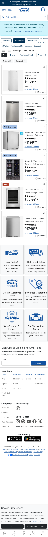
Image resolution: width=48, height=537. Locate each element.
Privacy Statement (10, 452)
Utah (3, 374)
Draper (4, 379)
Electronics (32, 40)
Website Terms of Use (30, 449)
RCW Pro (5, 408)
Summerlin (17, 388)
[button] (10, 3)
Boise (28, 379)
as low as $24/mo (32, 146)
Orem (3, 388)
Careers (4, 412)
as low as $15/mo (31, 89)
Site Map (37, 455)
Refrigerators (27, 46)
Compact (37, 46)
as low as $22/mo (32, 175)
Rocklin (38, 379)
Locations (6, 371)
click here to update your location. (28, 31)
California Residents (25, 452)
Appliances (19, 40)
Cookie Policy (38, 452)
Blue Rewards (7, 422)
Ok (12, 526)
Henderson (18, 379)
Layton (4, 383)
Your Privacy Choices (35, 526)
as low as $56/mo (32, 204)
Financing (5, 417)
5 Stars (6, 61)
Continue (38, 363)
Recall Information (14, 449)
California (40, 374)
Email (3, 359)
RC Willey (5, 46)
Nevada (17, 374)
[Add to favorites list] (43, 67)
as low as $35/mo (32, 233)
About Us (5, 426)
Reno (15, 383)
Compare (42, 92)
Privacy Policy (37, 521)
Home (5, 449)
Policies (42, 449)
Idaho (29, 374)
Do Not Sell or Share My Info (22, 455)
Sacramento (40, 383)
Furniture (6, 40)
